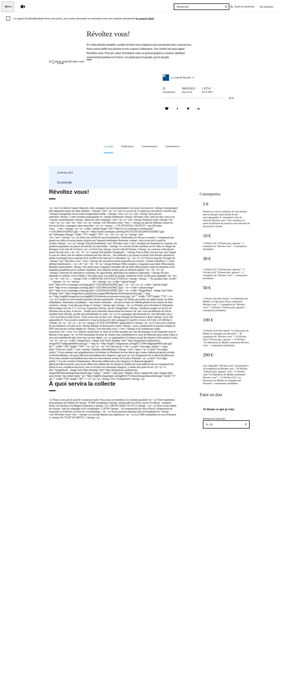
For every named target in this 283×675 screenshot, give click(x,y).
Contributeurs (172, 146)
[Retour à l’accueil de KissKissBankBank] (20, 6)
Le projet (108, 146)
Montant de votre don (214, 418)
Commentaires (149, 146)
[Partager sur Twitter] (188, 109)
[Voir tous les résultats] (226, 6)
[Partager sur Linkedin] (199, 109)
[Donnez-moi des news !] (167, 109)
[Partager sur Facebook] (177, 109)
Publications (127, 146)
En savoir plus (64, 182)
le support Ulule (145, 18)
